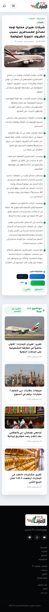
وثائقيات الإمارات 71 (39, 566)
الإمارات (44, 552)
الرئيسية (41, 19)
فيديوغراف (42, 559)
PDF (22, 283)
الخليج (44, 574)
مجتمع (44, 556)
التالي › (27, 290)
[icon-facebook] (29, 537)
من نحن (44, 593)
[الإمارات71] (39, 5)
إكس (21, 276)
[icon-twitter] (37, 537)
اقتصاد (31, 19)
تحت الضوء (42, 585)
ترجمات (44, 570)
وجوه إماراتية (42, 578)
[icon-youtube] (44, 537)
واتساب (36, 283)
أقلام (45, 589)
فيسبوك (35, 276)
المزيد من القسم (16, 310)
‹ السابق (39, 290)
